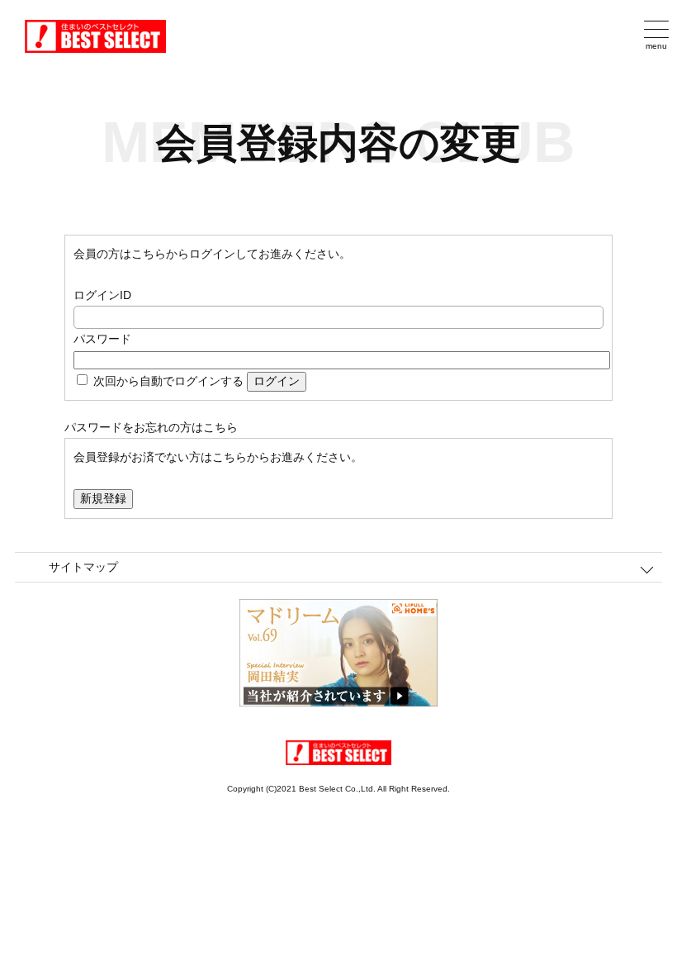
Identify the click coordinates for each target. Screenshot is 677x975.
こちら (220, 427)
